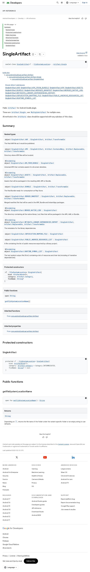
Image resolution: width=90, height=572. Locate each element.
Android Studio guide (39, 501)
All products (7, 548)
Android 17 (6, 499)
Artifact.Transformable (55, 139)
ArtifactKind (18, 274)
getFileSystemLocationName (16, 301)
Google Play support (68, 506)
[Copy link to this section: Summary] (17, 126)
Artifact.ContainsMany (54, 149)
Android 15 (6, 506)
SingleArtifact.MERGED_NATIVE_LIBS (68, 90)
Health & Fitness (37, 476)
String (20, 279)
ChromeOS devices (68, 476)
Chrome (5, 537)
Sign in (84, 3)
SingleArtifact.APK (57, 88)
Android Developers (9, 18)
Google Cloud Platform (11, 544)
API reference (9, 11)
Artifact (12, 108)
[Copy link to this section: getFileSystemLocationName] (34, 391)
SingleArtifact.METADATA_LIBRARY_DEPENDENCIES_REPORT (30, 93)
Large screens (66, 469)
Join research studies (68, 509)
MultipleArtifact (38, 112)
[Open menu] (3, 2)
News (4, 483)
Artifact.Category (25, 277)
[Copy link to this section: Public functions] (25, 382)
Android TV (65, 483)
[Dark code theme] (86, 62)
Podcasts (6, 490)
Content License (63, 444)
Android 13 (6, 513)
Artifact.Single (60, 64)
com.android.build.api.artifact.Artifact (19, 75)
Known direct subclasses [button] (44, 91)
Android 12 (6, 516)
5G (33, 486)
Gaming (35, 469)
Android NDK (36, 515)
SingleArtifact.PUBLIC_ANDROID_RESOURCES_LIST (62, 96)
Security (5, 476)
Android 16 (6, 502)
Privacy (34, 483)
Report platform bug (68, 499)
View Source (80, 53)
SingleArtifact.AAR (12, 88)
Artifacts (22, 117)
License (12, 556)
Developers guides (38, 505)
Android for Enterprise (10, 472)
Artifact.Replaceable (75, 149)
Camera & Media (37, 479)
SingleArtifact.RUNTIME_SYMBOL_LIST (20, 98)
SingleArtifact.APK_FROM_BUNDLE (35, 88)
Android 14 (6, 509)
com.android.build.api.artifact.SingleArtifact (28, 79)
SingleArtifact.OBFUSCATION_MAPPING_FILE (23, 96)
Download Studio (38, 512)
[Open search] (57, 2)
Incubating (10, 161)
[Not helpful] (85, 18)
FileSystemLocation (42, 64)
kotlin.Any (6, 73)
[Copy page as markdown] (40, 54)
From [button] (23, 316)
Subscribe (30, 561)
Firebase (6, 541)
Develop (20, 18)
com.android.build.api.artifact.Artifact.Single (25, 77)
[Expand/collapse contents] (15, 24)
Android (5, 469)
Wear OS (64, 472)
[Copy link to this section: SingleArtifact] (18, 352)
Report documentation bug (70, 502)
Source (5, 479)
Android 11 (6, 520)
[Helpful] (82, 18)
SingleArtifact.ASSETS (74, 88)
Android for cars (66, 479)
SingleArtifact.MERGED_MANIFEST (38, 90)
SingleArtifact (23, 64)
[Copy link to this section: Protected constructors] (35, 343)
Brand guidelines (23, 556)
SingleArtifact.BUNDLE (14, 90)
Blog (4, 486)
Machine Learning (38, 472)
